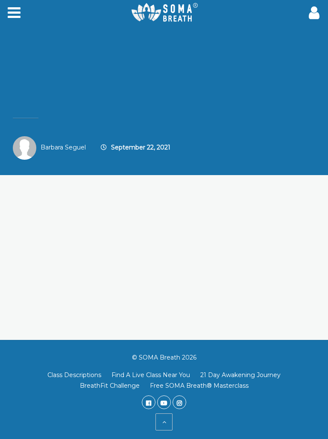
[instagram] (179, 402)
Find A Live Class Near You (150, 375)
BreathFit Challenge (110, 385)
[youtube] (164, 402)
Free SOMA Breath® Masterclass (199, 385)
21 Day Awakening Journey (240, 375)
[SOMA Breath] (164, 13)
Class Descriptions (74, 375)
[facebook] (148, 402)
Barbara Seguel (63, 147)
